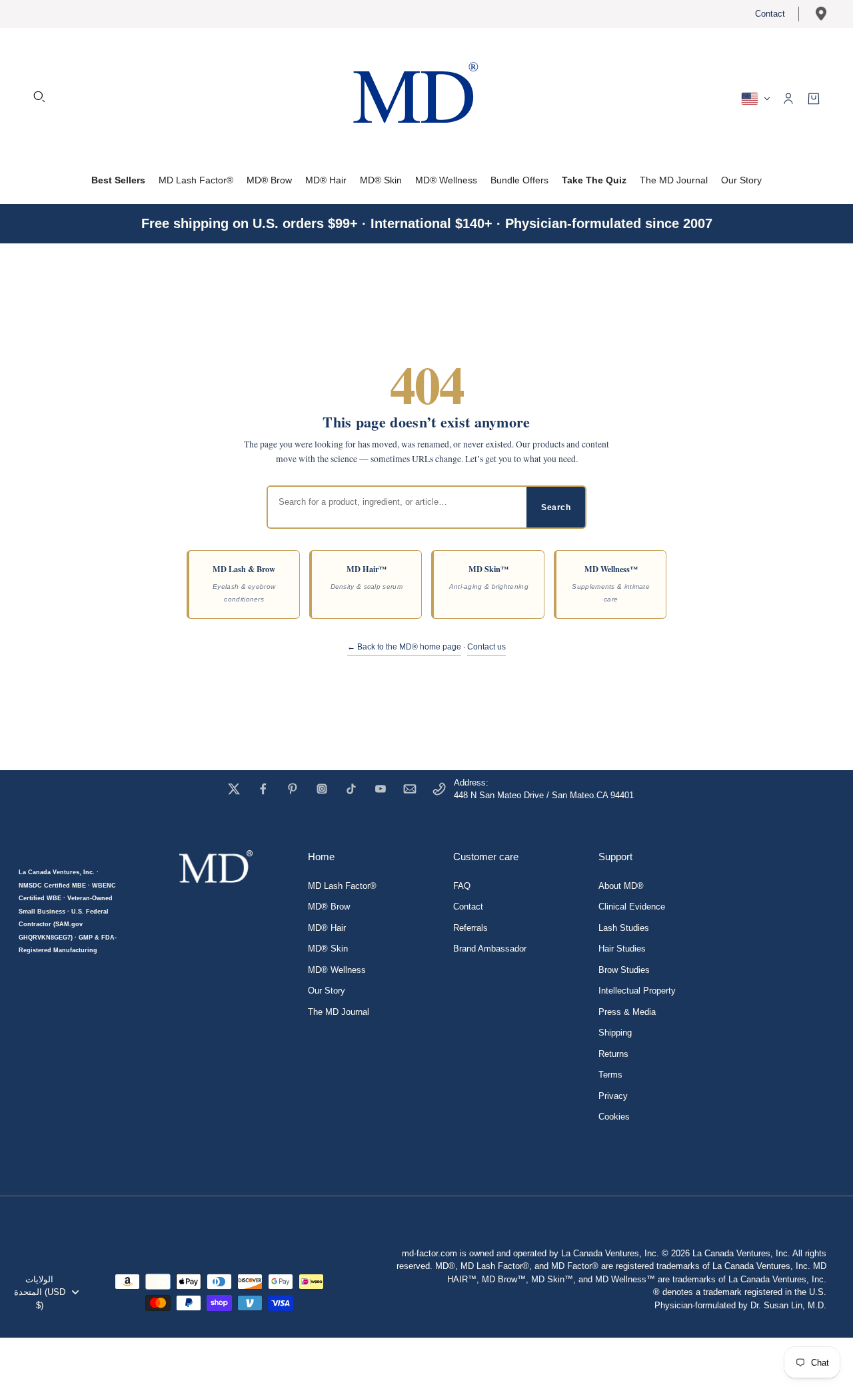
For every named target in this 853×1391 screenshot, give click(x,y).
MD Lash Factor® (342, 886)
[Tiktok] (351, 789)
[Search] (39, 96)
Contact (770, 14)
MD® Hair (327, 928)
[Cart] (813, 98)
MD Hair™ (367, 576)
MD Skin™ (488, 576)
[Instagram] (322, 789)
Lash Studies (623, 928)
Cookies (614, 1117)
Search (555, 507)
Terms (610, 1075)
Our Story (326, 991)
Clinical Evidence (631, 907)
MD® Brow (329, 907)
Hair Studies (622, 949)
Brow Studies (624, 970)
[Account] (788, 98)
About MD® (621, 886)
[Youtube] (380, 789)
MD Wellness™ (611, 583)
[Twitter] (234, 789)
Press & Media (627, 1012)
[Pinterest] (292, 789)
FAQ (461, 886)
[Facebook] (263, 789)
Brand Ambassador (489, 949)
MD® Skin (328, 949)
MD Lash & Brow (244, 583)
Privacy (613, 1096)
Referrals (470, 928)
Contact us (486, 646)
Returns (613, 1054)
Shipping (615, 1033)
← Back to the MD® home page (404, 646)
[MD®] (413, 97)
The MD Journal (338, 1012)
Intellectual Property (637, 991)
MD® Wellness (337, 970)
